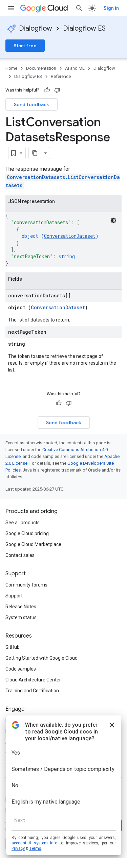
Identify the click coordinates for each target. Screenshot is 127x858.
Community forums (26, 585)
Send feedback (31, 104)
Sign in (111, 8)
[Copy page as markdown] (35, 153)
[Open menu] (11, 8)
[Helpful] (47, 90)
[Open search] (79, 8)
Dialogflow (35, 28)
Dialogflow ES (84, 28)
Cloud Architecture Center (33, 679)
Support (14, 595)
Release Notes (20, 606)
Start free (25, 46)
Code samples (20, 669)
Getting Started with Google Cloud (41, 658)
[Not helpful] (57, 90)
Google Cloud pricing (27, 533)
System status (21, 617)
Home (11, 68)
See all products (22, 522)
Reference (61, 76)
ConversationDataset (70, 236)
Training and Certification (32, 690)
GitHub (12, 647)
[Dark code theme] (113, 220)
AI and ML (75, 68)
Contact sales (20, 555)
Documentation (41, 68)
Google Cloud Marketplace (33, 544)
